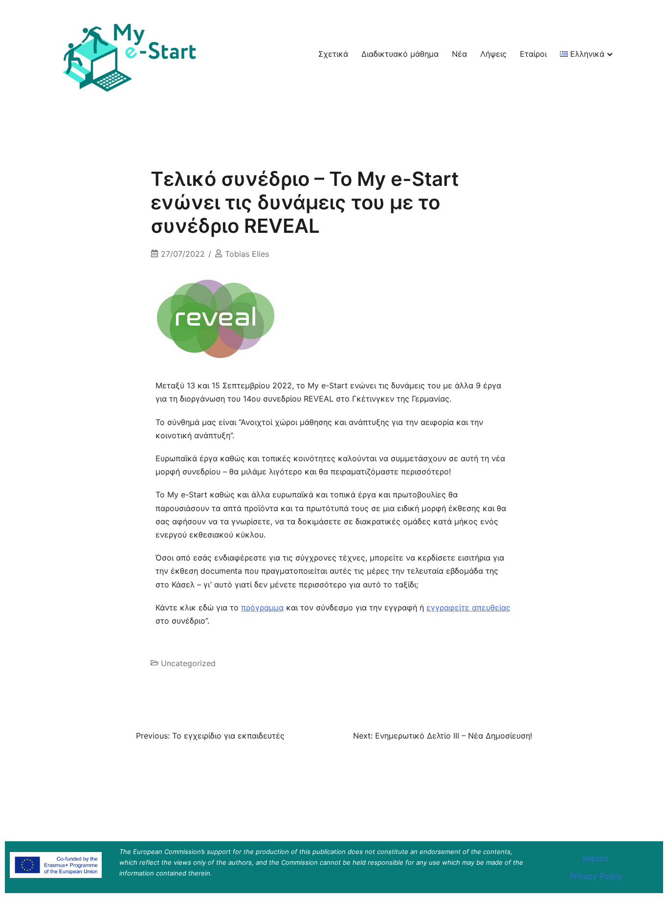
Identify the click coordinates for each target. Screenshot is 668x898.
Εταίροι (533, 54)
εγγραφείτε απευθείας (468, 607)
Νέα (459, 54)
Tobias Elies (247, 254)
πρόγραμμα (262, 607)
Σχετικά (333, 54)
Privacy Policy (596, 876)
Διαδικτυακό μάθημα (400, 54)
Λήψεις (493, 54)
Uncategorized (188, 663)
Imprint (596, 858)
